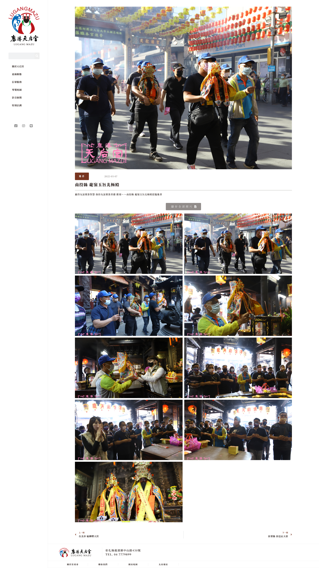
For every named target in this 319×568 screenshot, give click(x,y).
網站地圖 (133, 564)
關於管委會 (73, 564)
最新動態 (17, 74)
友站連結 (163, 564)
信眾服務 (17, 82)
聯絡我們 (103, 564)
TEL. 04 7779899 (118, 554)
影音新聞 (17, 97)
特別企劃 (17, 105)
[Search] (37, 56)
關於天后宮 (18, 66)
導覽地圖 (17, 89)
